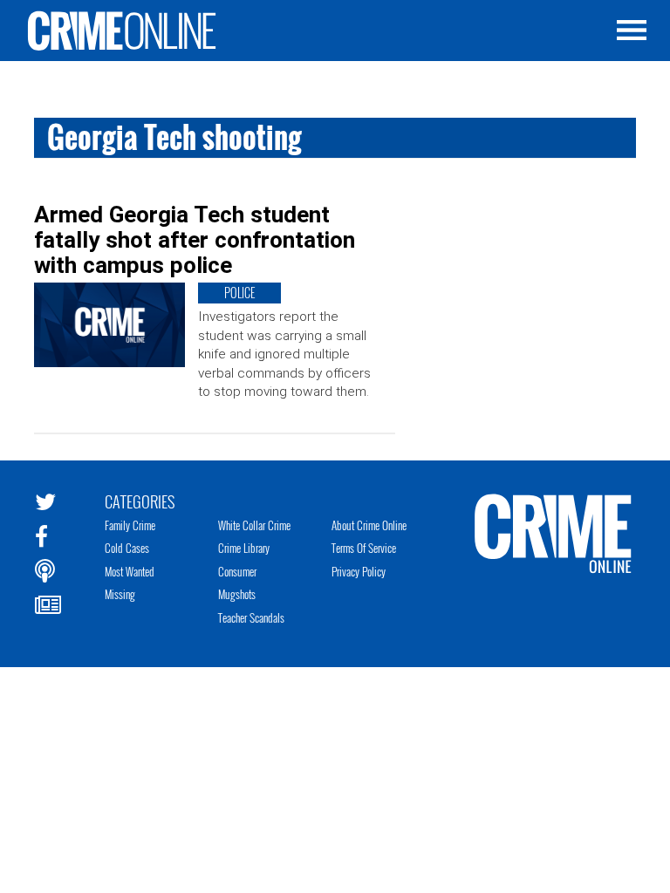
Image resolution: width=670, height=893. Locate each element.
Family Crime (130, 525)
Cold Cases (127, 547)
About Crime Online (369, 525)
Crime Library (244, 547)
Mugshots (237, 594)
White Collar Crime (254, 525)
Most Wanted (129, 571)
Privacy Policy (359, 571)
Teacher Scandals (251, 617)
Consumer (237, 571)
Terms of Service (364, 547)
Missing (120, 594)
